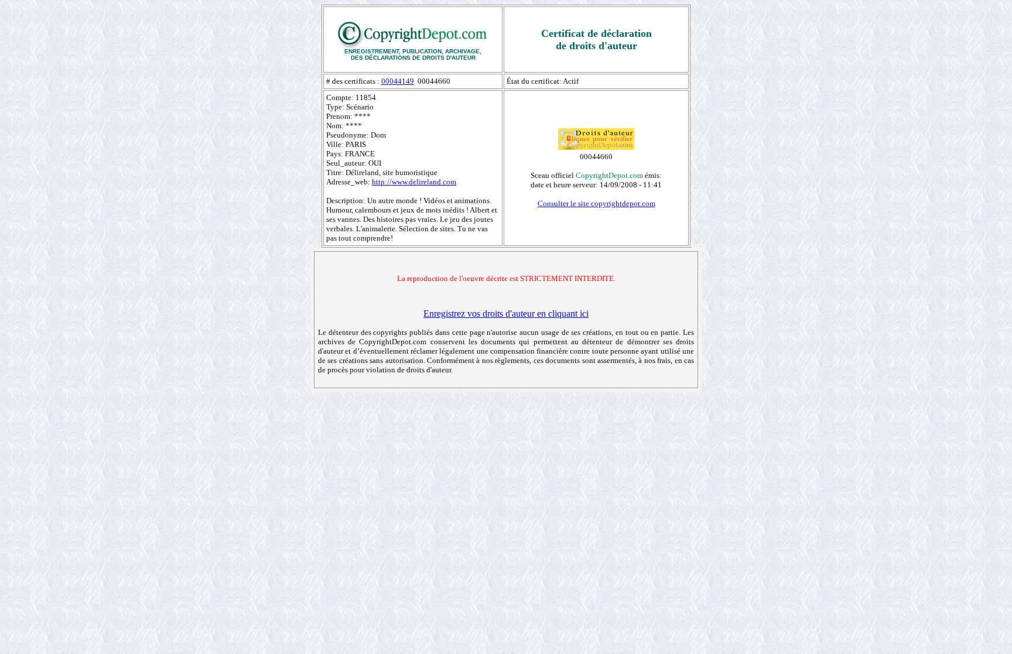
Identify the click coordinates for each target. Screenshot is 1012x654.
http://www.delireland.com (414, 181)
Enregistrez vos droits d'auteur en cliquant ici (506, 314)
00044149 (397, 81)
